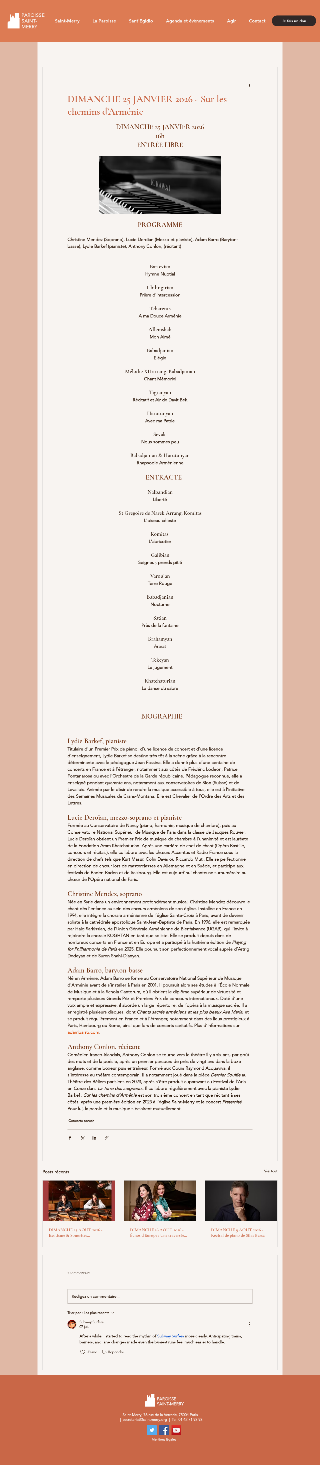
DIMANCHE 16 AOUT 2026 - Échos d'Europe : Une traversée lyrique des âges (157, 1232)
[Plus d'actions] (249, 85)
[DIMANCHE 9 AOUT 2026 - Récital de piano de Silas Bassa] (241, 1201)
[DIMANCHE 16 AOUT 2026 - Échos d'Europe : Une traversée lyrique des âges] (160, 1201)
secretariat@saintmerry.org (145, 1419)
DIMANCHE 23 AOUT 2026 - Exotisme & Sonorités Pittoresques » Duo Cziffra (75, 1232)
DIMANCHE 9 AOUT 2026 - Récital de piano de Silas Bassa (238, 1232)
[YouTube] (176, 1430)
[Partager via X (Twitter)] (82, 1137)
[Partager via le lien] (106, 1137)
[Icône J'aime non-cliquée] (83, 1352)
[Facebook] (164, 1430)
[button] (67, 20)
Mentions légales (164, 1439)
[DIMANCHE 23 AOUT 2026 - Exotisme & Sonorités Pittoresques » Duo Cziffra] (79, 1201)
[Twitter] (152, 1430)
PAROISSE (166, 1398)
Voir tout (271, 1171)
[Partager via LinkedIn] (94, 1137)
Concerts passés (81, 1120)
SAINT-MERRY (171, 1403)
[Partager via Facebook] (70, 1137)
